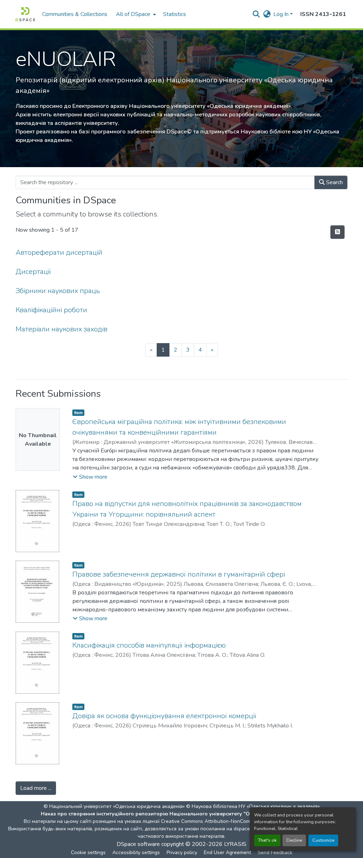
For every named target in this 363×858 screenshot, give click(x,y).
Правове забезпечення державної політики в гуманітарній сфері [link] (178, 574)
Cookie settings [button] (88, 852)
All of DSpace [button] (133, 14)
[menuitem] (135, 14)
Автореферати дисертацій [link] (59, 252)
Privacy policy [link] (182, 852)
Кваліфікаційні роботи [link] (51, 310)
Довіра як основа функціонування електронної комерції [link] (164, 716)
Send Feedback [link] (275, 852)
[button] (25, 14)
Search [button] (334, 182)
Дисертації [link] (33, 271)
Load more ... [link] (35, 788)
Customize (323, 840)
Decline (294, 840)
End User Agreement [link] (227, 852)
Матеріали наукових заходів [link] (61, 329)
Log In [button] (281, 14)
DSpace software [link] (138, 844)
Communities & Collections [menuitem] (74, 14)
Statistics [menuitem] (174, 14)
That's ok (267, 840)
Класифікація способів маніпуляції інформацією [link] (149, 645)
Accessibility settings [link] (136, 852)
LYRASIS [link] (235, 844)
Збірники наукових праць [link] (58, 291)
